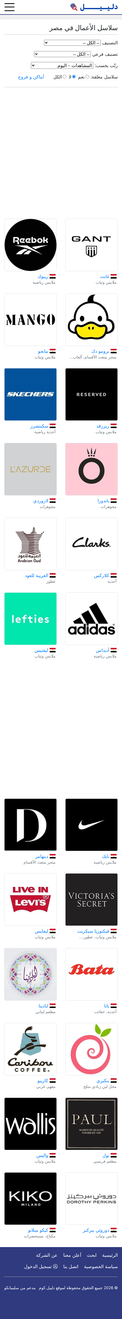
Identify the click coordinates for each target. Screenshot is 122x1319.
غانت (105, 276)
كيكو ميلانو (39, 1230)
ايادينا (44, 1006)
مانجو (44, 351)
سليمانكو (11, 1287)
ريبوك (43, 276)
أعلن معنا (72, 1255)
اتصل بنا (70, 1266)
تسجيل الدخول (38, 1266)
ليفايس (42, 931)
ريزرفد (103, 426)
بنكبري (103, 1080)
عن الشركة (47, 1255)
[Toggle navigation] (9, 7)
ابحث (91, 1255)
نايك (106, 856)
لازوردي (41, 500)
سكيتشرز (40, 426)
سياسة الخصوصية (101, 1266)
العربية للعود (37, 575)
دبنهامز (42, 856)
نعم (81, 77)
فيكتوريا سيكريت (94, 931)
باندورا (104, 500)
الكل (57, 77)
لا (70, 77)
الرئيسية (110, 1255)
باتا (107, 1006)
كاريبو (43, 1080)
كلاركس (102, 575)
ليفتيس (42, 650)
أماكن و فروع (31, 77)
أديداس (103, 650)
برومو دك (101, 351)
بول (106, 1155)
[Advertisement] (61, 153)
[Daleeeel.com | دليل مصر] (94, 7)
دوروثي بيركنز (97, 1230)
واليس (43, 1155)
